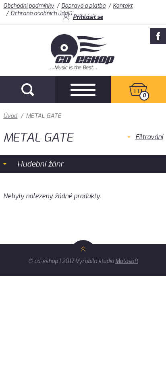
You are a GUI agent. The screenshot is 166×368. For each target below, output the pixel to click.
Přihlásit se (88, 17)
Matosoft (126, 261)
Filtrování (149, 137)
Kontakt (123, 6)
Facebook (158, 36)
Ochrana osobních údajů (41, 13)
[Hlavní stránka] (83, 67)
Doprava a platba (83, 6)
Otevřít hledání (27, 89)
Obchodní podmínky (28, 6)
